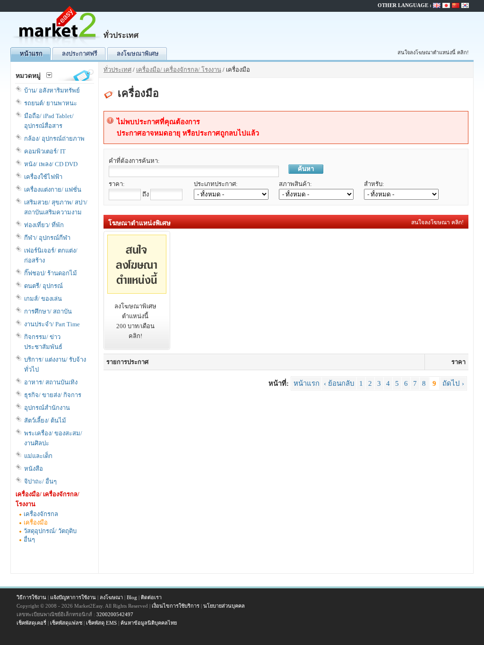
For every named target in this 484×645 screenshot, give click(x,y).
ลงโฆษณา (111, 597)
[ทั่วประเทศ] (57, 45)
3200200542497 (114, 614)
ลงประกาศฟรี (79, 53)
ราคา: (117, 183)
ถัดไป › (453, 383)
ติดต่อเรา (151, 597)
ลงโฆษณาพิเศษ (138, 53)
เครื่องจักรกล (41, 514)
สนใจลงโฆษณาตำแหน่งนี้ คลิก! (433, 52)
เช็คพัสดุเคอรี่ (31, 623)
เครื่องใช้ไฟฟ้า (43, 176)
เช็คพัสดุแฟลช (66, 623)
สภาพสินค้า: (295, 183)
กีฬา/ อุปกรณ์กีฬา (47, 237)
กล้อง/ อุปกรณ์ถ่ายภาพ (54, 138)
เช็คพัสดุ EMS (101, 623)
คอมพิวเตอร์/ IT (45, 151)
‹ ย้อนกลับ (339, 383)
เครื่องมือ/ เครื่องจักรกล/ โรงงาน (178, 69)
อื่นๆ (29, 539)
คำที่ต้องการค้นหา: (134, 160)
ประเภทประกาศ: (216, 183)
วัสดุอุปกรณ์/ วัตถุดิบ (50, 531)
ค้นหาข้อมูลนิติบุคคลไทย (149, 623)
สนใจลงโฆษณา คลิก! (437, 222)
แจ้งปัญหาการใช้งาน (73, 597)
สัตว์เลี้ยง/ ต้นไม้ (45, 420)
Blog (132, 597)
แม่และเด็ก (38, 455)
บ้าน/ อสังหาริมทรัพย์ (52, 90)
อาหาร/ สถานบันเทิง (51, 382)
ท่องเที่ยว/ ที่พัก (44, 225)
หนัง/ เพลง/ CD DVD (51, 164)
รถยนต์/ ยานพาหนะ (50, 103)
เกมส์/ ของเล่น (43, 298)
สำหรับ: (374, 183)
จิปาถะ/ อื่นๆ (40, 481)
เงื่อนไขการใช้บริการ (175, 606)
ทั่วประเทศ (117, 69)
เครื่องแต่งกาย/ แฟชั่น (52, 189)
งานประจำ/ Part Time (52, 324)
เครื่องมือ (36, 522)
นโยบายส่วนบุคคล (224, 606)
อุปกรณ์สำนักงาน (47, 407)
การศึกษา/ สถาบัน (48, 311)
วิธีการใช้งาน (31, 597)
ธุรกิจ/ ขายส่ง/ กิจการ (52, 395)
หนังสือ (33, 468)
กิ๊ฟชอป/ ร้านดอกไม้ (50, 273)
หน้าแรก (31, 53)
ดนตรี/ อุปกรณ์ (43, 285)
